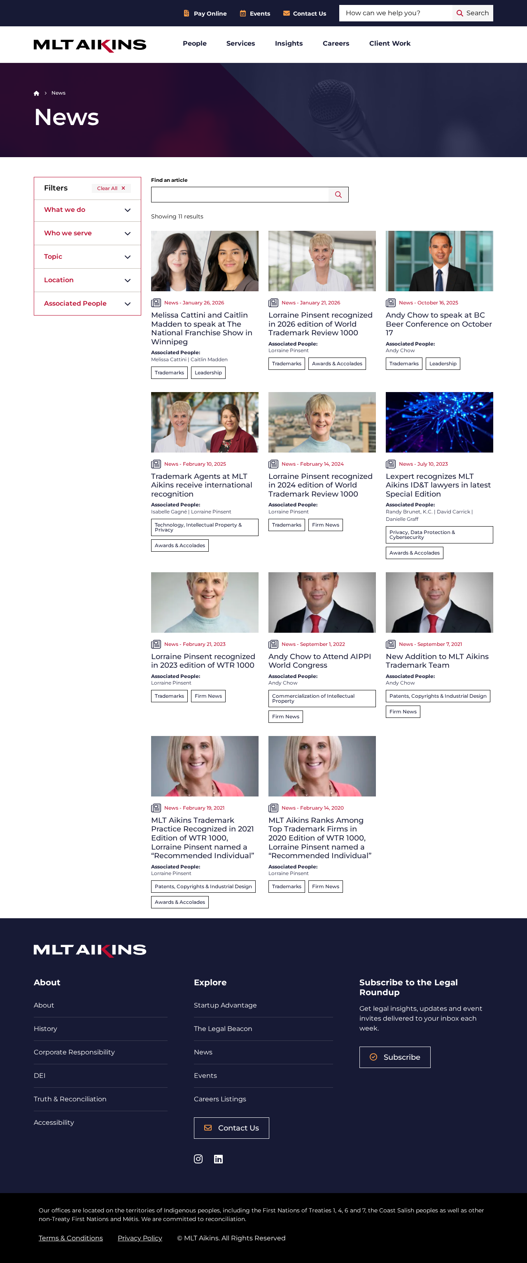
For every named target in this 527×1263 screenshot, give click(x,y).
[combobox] (395, 13)
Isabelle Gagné (169, 511)
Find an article (169, 180)
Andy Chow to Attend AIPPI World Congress (319, 661)
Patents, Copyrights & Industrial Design (438, 696)
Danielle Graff (402, 519)
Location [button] (59, 280)
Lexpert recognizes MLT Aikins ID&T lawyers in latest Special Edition (438, 485)
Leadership (208, 372)
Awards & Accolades (337, 363)
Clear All (107, 188)
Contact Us (309, 13)
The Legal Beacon (223, 1029)
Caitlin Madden (209, 359)
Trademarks (169, 372)
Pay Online (210, 13)
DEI (40, 1076)
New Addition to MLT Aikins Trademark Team (437, 661)
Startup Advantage (225, 1005)
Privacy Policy (140, 1238)
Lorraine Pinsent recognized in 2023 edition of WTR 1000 (203, 661)
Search (339, 194)
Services (240, 43)
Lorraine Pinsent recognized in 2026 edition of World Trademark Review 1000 (320, 324)
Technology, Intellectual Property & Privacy (198, 527)
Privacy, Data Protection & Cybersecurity (422, 534)
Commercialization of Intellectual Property (313, 698)
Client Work (390, 43)
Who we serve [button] (68, 233)
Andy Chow (400, 350)
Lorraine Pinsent (288, 350)
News (203, 1052)
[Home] (37, 93)
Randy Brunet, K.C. (409, 511)
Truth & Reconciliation (70, 1099)
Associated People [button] (75, 303)
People (195, 43)
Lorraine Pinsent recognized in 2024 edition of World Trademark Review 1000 (320, 485)
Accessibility (54, 1122)
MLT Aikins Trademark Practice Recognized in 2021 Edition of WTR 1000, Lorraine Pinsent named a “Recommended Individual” (202, 838)
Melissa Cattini (169, 359)
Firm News (325, 525)
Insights (289, 43)
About (44, 1005)
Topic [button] (53, 256)
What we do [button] (64, 210)
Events (260, 13)
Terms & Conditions (71, 1238)
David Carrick (453, 511)
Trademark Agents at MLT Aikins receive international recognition (201, 485)
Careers (336, 43)
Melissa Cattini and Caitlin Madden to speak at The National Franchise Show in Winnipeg (201, 328)
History (45, 1029)
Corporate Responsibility (74, 1052)
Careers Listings (220, 1099)
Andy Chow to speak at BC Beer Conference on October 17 (439, 324)
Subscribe (402, 1057)
